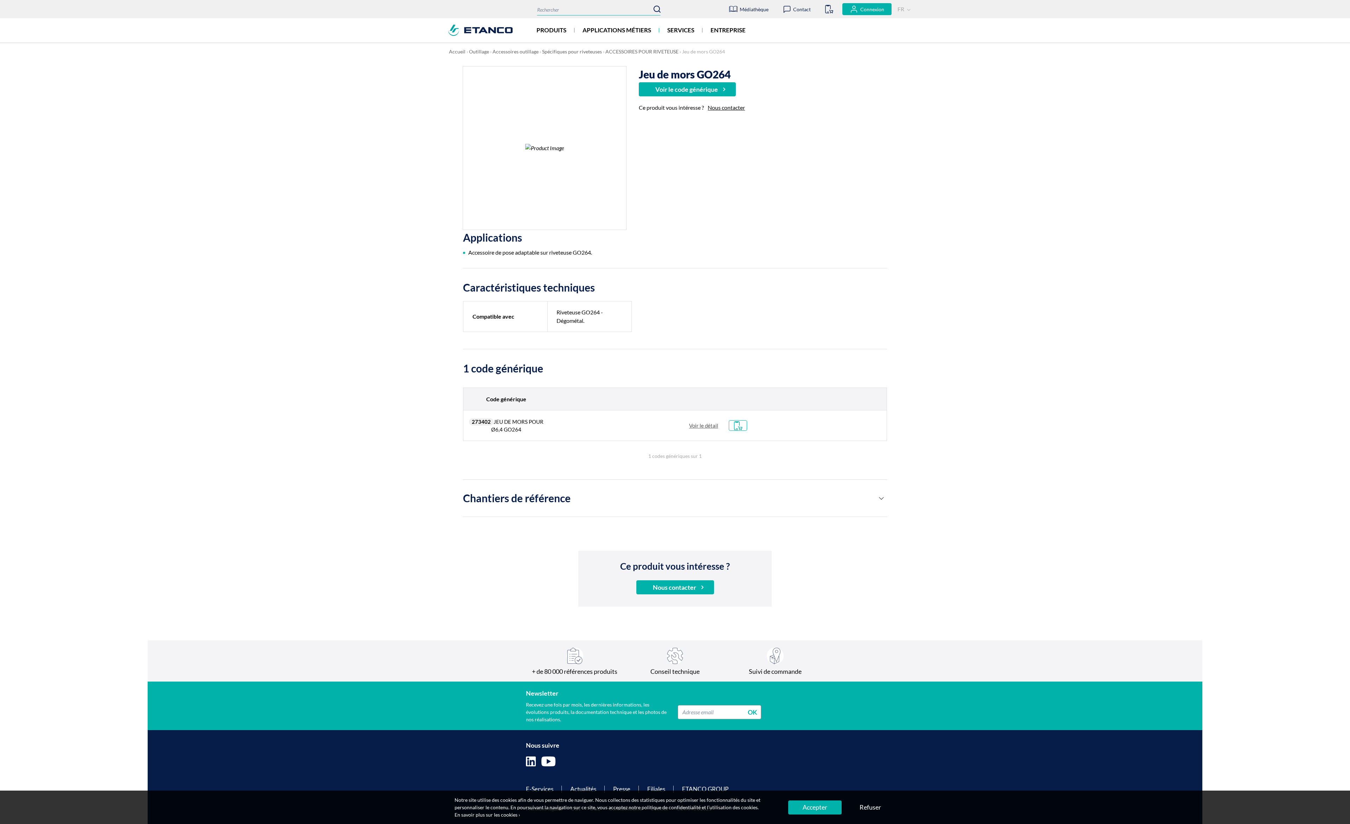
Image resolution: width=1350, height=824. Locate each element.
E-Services (539, 789)
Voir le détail (703, 425)
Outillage (479, 52)
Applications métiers (617, 30)
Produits (551, 30)
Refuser (870, 807)
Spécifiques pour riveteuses (572, 52)
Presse (621, 789)
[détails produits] (881, 498)
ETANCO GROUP (705, 789)
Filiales (656, 789)
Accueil (457, 52)
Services (680, 30)
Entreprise (728, 30)
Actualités (583, 789)
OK (752, 712)
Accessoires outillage (516, 52)
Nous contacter (726, 107)
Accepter (815, 807)
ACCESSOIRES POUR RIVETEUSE (642, 52)
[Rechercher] (657, 9)
